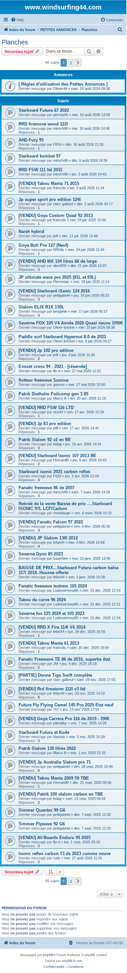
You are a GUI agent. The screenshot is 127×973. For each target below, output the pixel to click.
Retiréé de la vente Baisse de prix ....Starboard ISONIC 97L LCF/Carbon (65, 506)
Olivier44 (60, 89)
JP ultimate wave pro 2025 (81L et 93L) (57, 277)
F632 (57, 476)
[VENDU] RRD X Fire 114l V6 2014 (52, 627)
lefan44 (58, 542)
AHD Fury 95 (31, 140)
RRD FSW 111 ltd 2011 (40, 169)
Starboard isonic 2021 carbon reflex (54, 471)
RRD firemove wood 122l (43, 124)
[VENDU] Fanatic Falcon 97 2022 (51, 521)
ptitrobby (60, 723)
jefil (55, 236)
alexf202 (59, 266)
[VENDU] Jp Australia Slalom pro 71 (55, 762)
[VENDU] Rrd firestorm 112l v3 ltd (52, 688)
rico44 (58, 412)
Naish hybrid (31, 231)
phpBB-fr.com (72, 961)
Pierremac (61, 282)
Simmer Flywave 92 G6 (42, 823)
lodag (57, 444)
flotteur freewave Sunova (43, 380)
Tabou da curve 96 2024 (42, 599)
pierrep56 (60, 115)
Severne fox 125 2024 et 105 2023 (51, 613)
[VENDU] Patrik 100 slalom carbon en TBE (61, 794)
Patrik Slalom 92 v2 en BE (45, 439)
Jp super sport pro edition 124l (50, 199)
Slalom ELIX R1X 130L (41, 307)
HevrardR (61, 460)
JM (55, 664)
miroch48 (60, 128)
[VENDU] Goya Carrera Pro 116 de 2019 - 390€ (64, 718)
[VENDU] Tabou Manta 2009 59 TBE (54, 778)
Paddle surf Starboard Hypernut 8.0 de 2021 (62, 336)
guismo (58, 385)
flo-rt (56, 371)
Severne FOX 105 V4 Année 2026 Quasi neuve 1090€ (71, 323)
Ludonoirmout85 (65, 590)
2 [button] (71, 63)
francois (59, 188)
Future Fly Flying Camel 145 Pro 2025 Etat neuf (66, 704)
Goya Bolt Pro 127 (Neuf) (43, 245)
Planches (15, 42)
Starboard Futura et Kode (44, 732)
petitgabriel (61, 295)
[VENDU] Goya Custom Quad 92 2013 (56, 215)
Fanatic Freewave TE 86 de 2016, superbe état (64, 659)
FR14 (57, 144)
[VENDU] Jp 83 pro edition (45, 423)
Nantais (59, 737)
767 (56, 709)
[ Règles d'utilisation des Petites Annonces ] (63, 84)
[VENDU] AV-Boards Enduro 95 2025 (55, 837)
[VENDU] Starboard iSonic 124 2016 (54, 291)
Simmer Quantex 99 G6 (42, 810)
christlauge (61, 513)
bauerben (60, 558)
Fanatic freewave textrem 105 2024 (53, 586)
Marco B (59, 398)
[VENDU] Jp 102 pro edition (46, 350)
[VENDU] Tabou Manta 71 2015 (49, 183)
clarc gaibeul (63, 204)
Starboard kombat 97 (40, 156)
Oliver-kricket (64, 327)
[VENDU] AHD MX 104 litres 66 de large (58, 261)
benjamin (60, 311)
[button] (78, 63)
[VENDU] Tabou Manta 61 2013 (49, 643)
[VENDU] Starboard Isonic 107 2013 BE (57, 455)
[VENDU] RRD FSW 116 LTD (46, 407)
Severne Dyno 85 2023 (41, 554)
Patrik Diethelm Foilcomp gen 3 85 (53, 393)
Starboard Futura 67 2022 (44, 110)
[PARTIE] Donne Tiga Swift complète (55, 675)
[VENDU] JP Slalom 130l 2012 (48, 538)
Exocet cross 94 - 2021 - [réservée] (53, 366)
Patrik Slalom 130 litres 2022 (47, 748)
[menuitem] (17, 20)
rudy (56, 858)
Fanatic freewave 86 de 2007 (47, 487)
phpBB (48, 955)
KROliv (58, 250)
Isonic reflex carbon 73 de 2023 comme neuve (65, 853)
